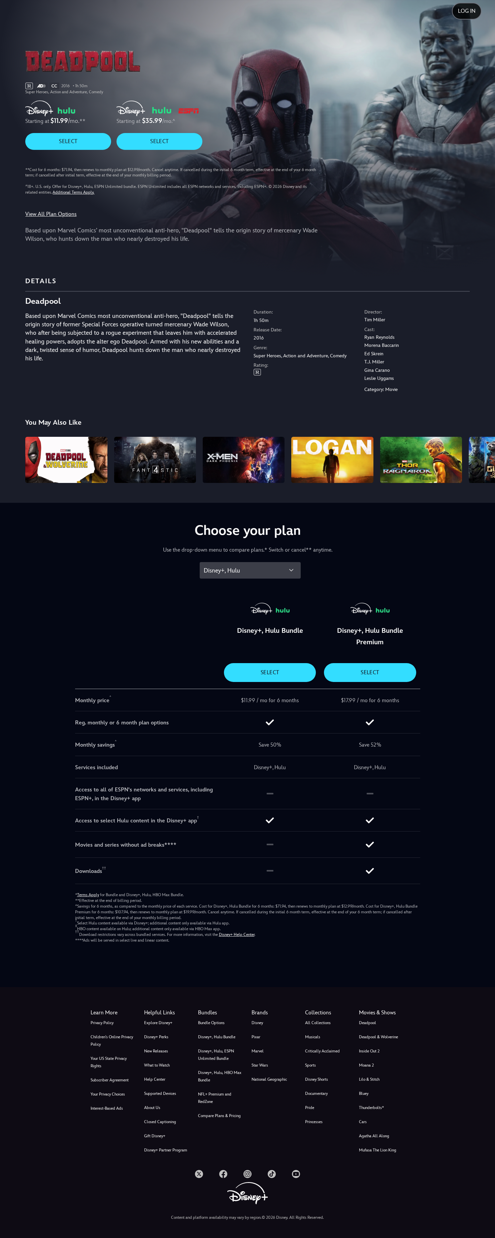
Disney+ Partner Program (165, 1150)
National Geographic (269, 1079)
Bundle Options (211, 1022)
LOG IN (466, 11)
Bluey (363, 1093)
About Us (152, 1107)
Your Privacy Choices (108, 1094)
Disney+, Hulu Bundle (216, 1037)
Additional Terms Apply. (73, 192)
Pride (309, 1107)
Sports (310, 1065)
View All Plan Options (50, 214)
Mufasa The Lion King (377, 1150)
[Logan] (332, 460)
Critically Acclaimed (322, 1051)
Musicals (312, 1037)
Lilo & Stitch (369, 1079)
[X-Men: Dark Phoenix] (244, 460)
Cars (363, 1121)
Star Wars (260, 1065)
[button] (167, 1012)
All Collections (318, 1022)
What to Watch (157, 1065)
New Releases (156, 1051)
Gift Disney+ (154, 1136)
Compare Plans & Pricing (219, 1115)
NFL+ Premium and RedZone (214, 1098)
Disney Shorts (316, 1079)
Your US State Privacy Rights (109, 1062)
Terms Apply (88, 894)
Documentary (316, 1093)
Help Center (154, 1079)
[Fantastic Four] (155, 460)
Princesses (314, 1121)
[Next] (482, 458)
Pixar (256, 1037)
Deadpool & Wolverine (378, 1037)
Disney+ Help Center (237, 934)
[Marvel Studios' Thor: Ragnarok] (421, 460)
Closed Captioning (160, 1121)
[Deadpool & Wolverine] (66, 460)
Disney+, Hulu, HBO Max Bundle (219, 1076)
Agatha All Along (374, 1136)
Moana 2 (366, 1065)
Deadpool (367, 1022)
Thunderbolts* (371, 1107)
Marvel (258, 1051)
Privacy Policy (102, 1022)
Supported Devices (160, 1093)
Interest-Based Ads (107, 1108)
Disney (257, 1022)
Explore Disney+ (158, 1022)
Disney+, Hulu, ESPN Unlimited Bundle (216, 1055)
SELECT (68, 141)
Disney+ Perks (156, 1037)
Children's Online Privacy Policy (112, 1041)
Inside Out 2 (369, 1051)
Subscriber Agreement (110, 1080)
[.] (199, 1174)
